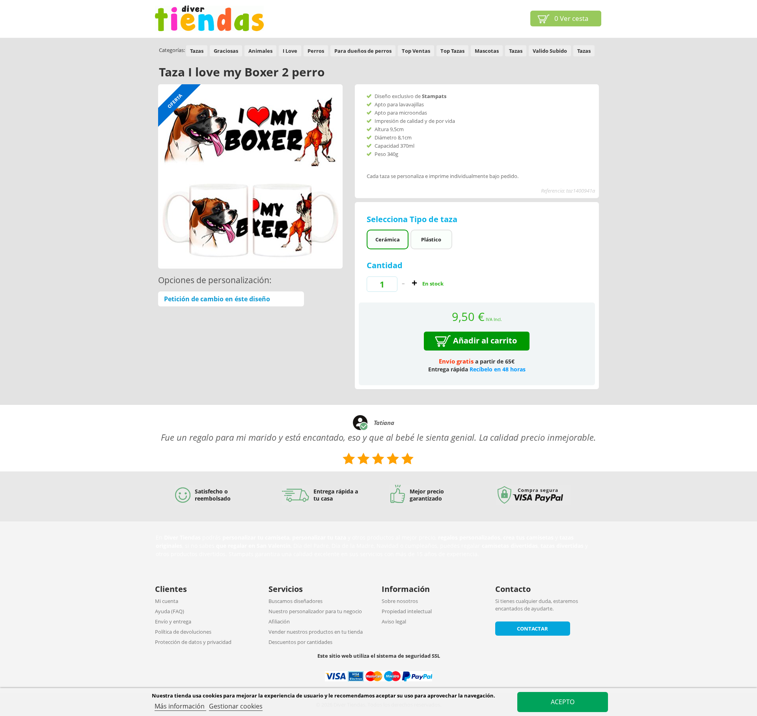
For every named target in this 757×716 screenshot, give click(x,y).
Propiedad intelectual (407, 611)
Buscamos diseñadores (295, 601)
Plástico (431, 239)
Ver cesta (571, 18)
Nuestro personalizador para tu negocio (315, 611)
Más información (180, 706)
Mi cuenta (166, 601)
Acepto (562, 701)
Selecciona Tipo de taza (413, 219)
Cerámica (387, 239)
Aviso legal (394, 621)
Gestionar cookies (236, 706)
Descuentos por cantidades (300, 642)
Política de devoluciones (183, 631)
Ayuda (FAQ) (169, 611)
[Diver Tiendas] (209, 18)
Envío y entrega (173, 621)
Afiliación (279, 621)
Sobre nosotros (400, 601)
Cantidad (385, 265)
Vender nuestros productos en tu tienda (315, 631)
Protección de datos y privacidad (193, 642)
